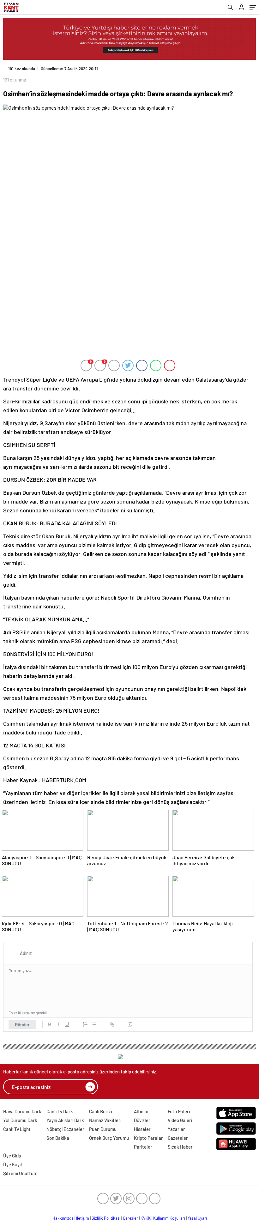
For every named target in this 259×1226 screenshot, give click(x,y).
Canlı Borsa (100, 1111)
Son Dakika (57, 1138)
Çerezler (130, 1218)
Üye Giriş (12, 1155)
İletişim (82, 1218)
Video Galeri (180, 1120)
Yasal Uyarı (197, 1218)
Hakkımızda (63, 1218)
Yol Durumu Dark (20, 1120)
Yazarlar (176, 1129)
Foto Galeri (179, 1111)
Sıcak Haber (180, 1147)
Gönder (22, 1024)
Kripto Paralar (148, 1138)
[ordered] (85, 1024)
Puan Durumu (103, 1129)
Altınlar (141, 1111)
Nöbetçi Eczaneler (65, 1129)
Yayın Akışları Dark (65, 1120)
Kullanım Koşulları (169, 1218)
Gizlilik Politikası (106, 1218)
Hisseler (142, 1129)
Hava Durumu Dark (22, 1111)
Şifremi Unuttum (20, 1173)
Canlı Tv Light (17, 1129)
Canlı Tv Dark (59, 1111)
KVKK (146, 1218)
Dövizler (142, 1120)
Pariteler (143, 1147)
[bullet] (94, 1024)
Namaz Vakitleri (105, 1120)
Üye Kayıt (12, 1164)
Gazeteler (178, 1138)
